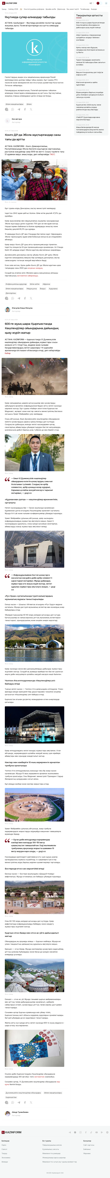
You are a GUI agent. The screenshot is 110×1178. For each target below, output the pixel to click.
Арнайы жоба (51, 9)
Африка (46, 284)
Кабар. (8, 353)
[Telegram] (19, 109)
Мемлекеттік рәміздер (51, 1153)
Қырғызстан (11, 1097)
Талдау (4, 1153)
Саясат (4, 1149)
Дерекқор (61, 9)
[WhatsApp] (12, 109)
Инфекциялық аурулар (16, 284)
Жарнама (86, 1153)
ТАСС (52, 154)
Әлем (29, 104)
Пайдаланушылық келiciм (52, 1145)
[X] (31, 109)
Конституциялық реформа (34, 9)
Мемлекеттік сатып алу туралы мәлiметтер (59, 1162)
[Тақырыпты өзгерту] (99, 3)
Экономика (6, 1158)
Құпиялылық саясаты (50, 1149)
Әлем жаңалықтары (14, 104)
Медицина (32, 289)
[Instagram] (6, 109)
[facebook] (86, 1132)
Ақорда (94, 9)
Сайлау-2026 (13, 9)
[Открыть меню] (106, 3)
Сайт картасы (88, 1145)
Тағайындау (85, 9)
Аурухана (53, 289)
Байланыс (87, 1149)
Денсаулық (11, 293)
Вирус (43, 289)
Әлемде (5, 1162)
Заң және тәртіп (72, 9)
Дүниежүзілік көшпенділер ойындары (23, 1093)
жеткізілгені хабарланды (27, 276)
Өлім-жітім (34, 284)
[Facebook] (25, 109)
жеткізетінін (39, 1077)
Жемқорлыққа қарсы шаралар (54, 1158)
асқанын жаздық (35, 268)
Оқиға (4, 1145)
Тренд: (4, 9)
